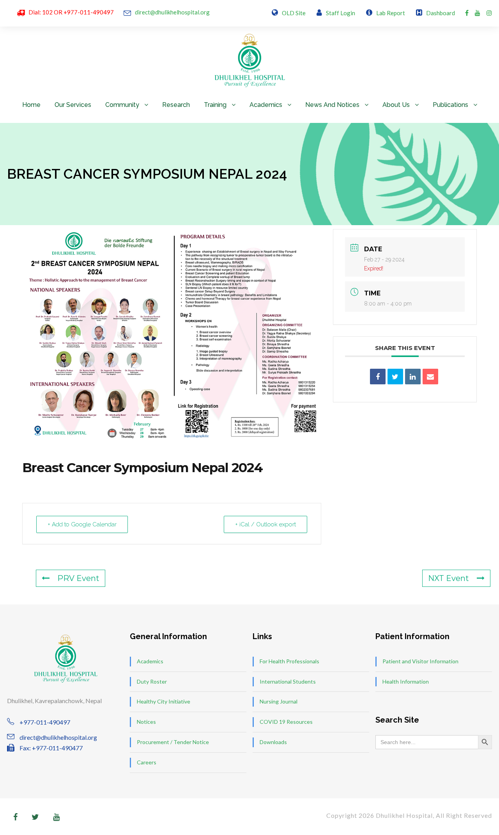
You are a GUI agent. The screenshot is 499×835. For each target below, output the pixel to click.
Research (176, 104)
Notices (146, 721)
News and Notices (332, 104)
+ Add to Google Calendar (82, 524)
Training (215, 104)
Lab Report (390, 12)
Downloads (273, 742)
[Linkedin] (413, 376)
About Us (396, 104)
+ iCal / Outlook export (265, 524)
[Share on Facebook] (378, 376)
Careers (146, 762)
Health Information (405, 681)
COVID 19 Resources (286, 721)
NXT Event (448, 578)
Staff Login (340, 12)
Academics (266, 104)
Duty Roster (152, 681)
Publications (450, 104)
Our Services (73, 104)
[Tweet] (395, 376)
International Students (288, 681)
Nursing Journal (278, 701)
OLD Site (294, 12)
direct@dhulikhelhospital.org (172, 12)
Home (31, 104)
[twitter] (35, 816)
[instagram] (489, 12)
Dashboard (440, 12)
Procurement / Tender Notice (173, 742)
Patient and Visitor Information (420, 661)
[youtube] (477, 12)
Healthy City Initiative (163, 701)
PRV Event (78, 578)
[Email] (430, 376)
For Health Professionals (289, 661)
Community (122, 104)
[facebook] (467, 12)
